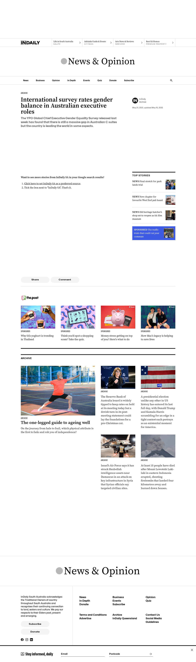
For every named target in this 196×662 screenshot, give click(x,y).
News (25, 80)
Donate (113, 80)
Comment (65, 279)
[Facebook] (22, 639)
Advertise (85, 618)
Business (40, 80)
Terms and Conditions (93, 614)
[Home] (36, 43)
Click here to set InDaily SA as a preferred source (52, 183)
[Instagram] (26, 639)
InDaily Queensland (124, 618)
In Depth (71, 80)
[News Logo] (98, 61)
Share (35, 279)
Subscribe (129, 80)
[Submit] (150, 654)
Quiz (99, 80)
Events (86, 80)
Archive (117, 614)
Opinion (56, 80)
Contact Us (153, 614)
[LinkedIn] (31, 639)
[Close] (192, 650)
